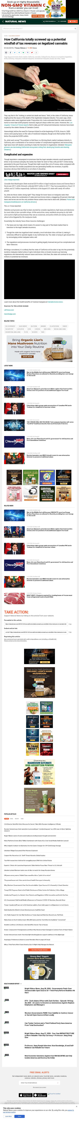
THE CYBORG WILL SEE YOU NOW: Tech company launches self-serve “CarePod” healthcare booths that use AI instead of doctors (50, 422)
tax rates (57, 58)
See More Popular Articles (40, 950)
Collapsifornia (45, 57)
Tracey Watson (20, 48)
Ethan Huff (37, 386)
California (31, 57)
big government (13, 57)
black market (23, 57)
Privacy (48, 1101)
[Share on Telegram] (19, 52)
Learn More (8, 1116)
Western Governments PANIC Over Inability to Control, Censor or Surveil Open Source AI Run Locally (49, 1014)
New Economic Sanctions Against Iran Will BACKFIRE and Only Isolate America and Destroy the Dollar (48, 1057)
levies (6, 58)
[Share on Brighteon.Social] (6, 52)
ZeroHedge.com (10, 314)
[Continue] (58, 1083)
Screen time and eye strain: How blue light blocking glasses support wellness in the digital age (34, 934)
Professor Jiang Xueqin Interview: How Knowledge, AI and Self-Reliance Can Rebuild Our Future (49, 1047)
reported (11, 180)
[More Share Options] (36, 52)
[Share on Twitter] (15, 52)
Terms (53, 1101)
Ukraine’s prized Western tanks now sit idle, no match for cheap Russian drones (29, 870)
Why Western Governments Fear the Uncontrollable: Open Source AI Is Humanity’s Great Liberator (36, 885)
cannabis (38, 57)
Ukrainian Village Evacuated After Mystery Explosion (21, 850)
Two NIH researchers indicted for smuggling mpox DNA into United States (28, 860)
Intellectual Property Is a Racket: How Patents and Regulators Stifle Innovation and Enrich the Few (36, 895)
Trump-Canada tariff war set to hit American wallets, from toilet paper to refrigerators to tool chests (36, 905)
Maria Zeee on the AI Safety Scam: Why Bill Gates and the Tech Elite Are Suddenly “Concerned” (35, 920)
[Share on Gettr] (32, 52)
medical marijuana (28, 58)
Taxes (63, 58)
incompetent (60, 57)
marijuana (18, 58)
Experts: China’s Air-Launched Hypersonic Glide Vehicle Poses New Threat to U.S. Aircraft (33, 865)
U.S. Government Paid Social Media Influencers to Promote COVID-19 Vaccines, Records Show (34, 900)
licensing (11, 58)
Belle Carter (37, 370)
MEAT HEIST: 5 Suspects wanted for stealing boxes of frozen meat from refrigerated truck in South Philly (49, 596)
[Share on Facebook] (10, 52)
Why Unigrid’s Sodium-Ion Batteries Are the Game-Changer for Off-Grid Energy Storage (32, 846)
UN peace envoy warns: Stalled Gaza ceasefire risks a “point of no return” (27, 875)
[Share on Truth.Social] (28, 52)
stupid (52, 58)
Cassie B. (37, 403)
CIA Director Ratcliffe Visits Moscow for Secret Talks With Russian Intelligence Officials (32, 824)
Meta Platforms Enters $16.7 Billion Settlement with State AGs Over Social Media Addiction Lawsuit (36, 840)
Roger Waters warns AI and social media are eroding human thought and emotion (30, 836)
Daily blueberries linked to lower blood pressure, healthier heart (24, 910)
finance (53, 57)
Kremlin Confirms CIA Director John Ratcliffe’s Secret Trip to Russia (26, 925)
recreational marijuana (42, 58)
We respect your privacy (39, 1087)
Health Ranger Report (12, 984)
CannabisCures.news (55, 302)
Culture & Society (14, 35)
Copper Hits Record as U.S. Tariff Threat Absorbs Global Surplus (24, 855)
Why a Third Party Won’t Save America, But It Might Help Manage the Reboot (29, 944)
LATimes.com (9, 310)
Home (5, 35)
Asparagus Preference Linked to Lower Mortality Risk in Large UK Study (27, 939)
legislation (68, 57)
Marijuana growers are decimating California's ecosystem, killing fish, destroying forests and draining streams (38, 147)
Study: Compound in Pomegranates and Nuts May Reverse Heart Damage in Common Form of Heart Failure (38, 930)
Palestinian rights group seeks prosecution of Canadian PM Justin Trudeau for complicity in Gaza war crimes (49, 406)
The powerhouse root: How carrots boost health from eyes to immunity (27, 880)
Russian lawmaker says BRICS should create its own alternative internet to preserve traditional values (48, 456)
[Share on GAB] (23, 52)
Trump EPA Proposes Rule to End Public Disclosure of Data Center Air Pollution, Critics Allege (34, 890)
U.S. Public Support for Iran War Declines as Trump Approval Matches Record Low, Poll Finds (33, 915)
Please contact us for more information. (15, 641)
